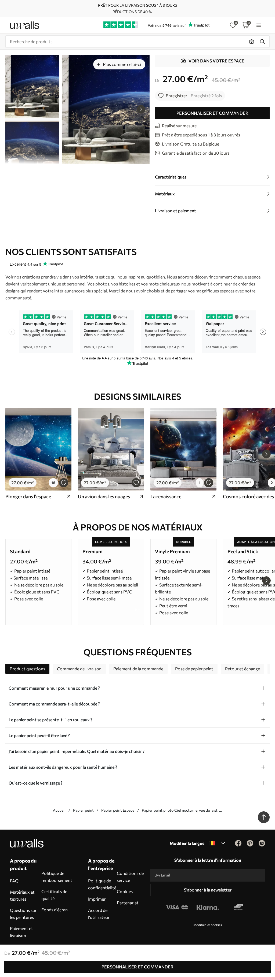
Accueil (59, 810)
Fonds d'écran (54, 909)
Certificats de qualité (54, 895)
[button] (141, 109)
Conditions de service (130, 877)
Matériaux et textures (22, 895)
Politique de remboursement (56, 877)
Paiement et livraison (21, 932)
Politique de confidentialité (102, 884)
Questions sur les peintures (23, 914)
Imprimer (97, 898)
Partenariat (128, 902)
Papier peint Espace (117, 810)
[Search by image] (251, 41)
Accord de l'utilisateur (99, 914)
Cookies (125, 891)
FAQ (14, 880)
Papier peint (83, 810)
